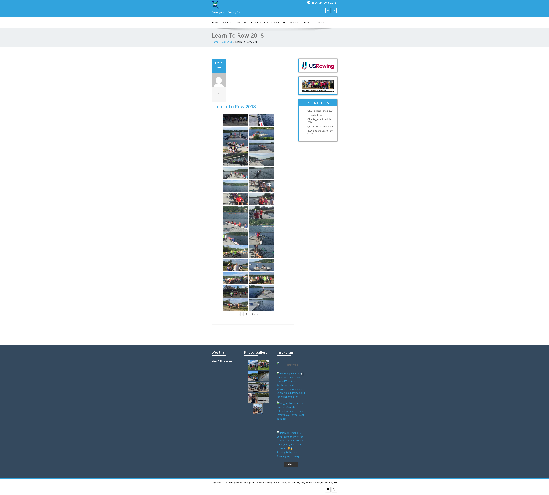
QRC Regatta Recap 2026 (320, 110)
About (227, 22)
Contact (307, 22)
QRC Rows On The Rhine (320, 126)
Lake (274, 22)
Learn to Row (314, 115)
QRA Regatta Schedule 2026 (319, 121)
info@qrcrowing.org (323, 2)
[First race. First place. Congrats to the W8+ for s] (291, 445)
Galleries (227, 41)
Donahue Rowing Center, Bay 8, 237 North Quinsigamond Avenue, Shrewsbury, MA (296, 482)
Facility (260, 22)
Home (215, 22)
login (320, 22)
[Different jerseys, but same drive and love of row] (291, 386)
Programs (243, 22)
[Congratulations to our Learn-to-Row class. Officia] (291, 415)
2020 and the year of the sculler (320, 132)
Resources (289, 22)
